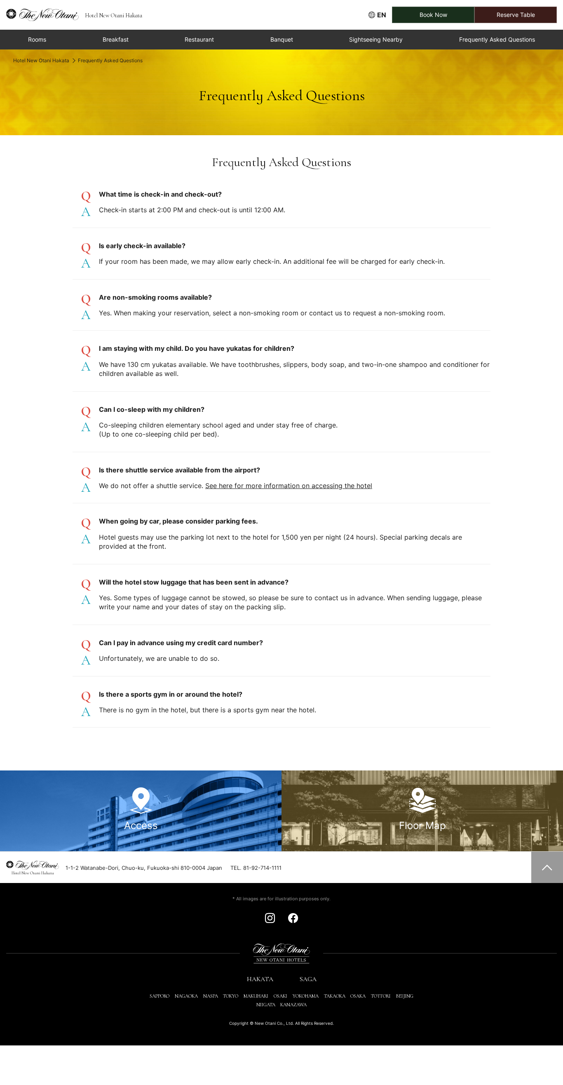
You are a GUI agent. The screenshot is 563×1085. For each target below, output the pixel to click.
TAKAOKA (334, 996)
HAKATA (260, 979)
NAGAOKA (186, 996)
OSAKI (280, 996)
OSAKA (358, 996)
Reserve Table (516, 14)
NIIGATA (265, 1005)
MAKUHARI (256, 996)
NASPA (210, 996)
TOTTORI (381, 996)
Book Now (433, 14)
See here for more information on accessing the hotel (288, 485)
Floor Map (422, 825)
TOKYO (230, 996)
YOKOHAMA (306, 996)
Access (141, 825)
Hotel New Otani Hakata (41, 60)
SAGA (308, 979)
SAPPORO (159, 996)
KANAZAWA (293, 1005)
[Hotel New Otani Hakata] (39, 15)
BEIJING (404, 996)
